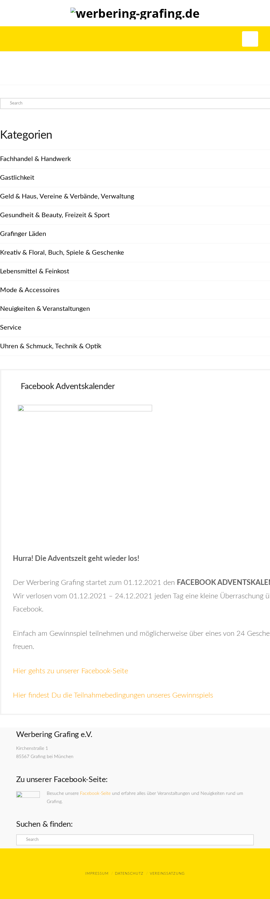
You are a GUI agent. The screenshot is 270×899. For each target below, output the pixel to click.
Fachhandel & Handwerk (35, 159)
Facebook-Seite (95, 793)
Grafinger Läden (23, 234)
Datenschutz (129, 873)
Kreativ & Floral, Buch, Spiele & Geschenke (62, 252)
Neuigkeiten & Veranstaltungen (45, 309)
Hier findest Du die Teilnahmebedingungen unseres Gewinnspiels (113, 695)
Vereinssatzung (167, 873)
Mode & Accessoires (30, 290)
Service (10, 327)
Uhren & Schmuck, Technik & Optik (50, 346)
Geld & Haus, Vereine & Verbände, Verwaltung (67, 196)
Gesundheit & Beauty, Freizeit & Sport (55, 215)
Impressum (97, 873)
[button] (250, 39)
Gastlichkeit (17, 177)
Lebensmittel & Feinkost (34, 271)
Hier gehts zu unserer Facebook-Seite (70, 671)
